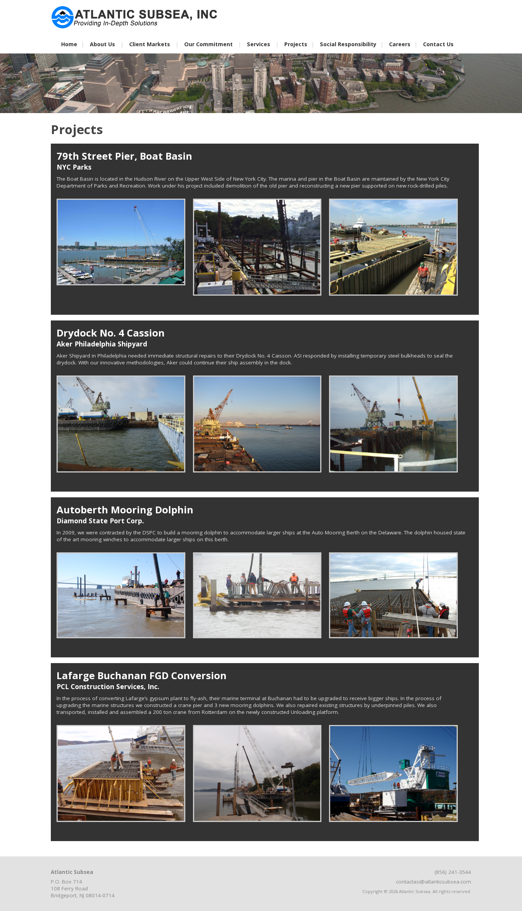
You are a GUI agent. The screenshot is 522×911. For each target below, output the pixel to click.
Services (258, 44)
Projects (295, 44)
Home (69, 44)
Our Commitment (208, 44)
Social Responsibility (348, 44)
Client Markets (149, 44)
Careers (399, 44)
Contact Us (438, 44)
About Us (102, 44)
